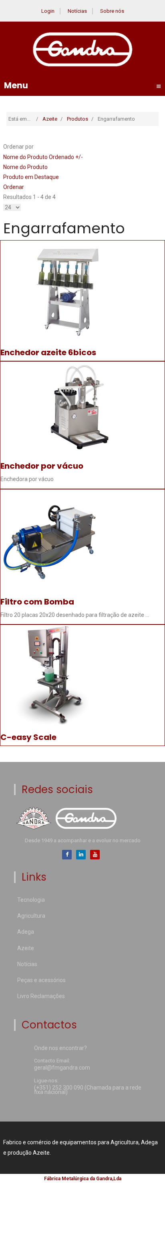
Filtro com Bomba (37, 601)
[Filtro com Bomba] (50, 538)
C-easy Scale (28, 737)
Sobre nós (112, 11)
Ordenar (13, 187)
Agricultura (31, 916)
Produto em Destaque (31, 177)
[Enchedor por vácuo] (82, 407)
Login (47, 11)
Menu (82, 86)
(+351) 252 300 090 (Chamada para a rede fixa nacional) (87, 1090)
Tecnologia (31, 900)
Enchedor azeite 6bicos (48, 352)
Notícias (77, 11)
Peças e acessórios (41, 980)
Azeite (25, 948)
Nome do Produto (25, 167)
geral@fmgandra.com (62, 1068)
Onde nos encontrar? (60, 1048)
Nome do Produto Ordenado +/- (43, 157)
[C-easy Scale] (50, 674)
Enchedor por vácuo (41, 465)
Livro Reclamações (41, 996)
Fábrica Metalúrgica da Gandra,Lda (82, 1178)
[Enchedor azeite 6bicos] (67, 290)
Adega (25, 932)
